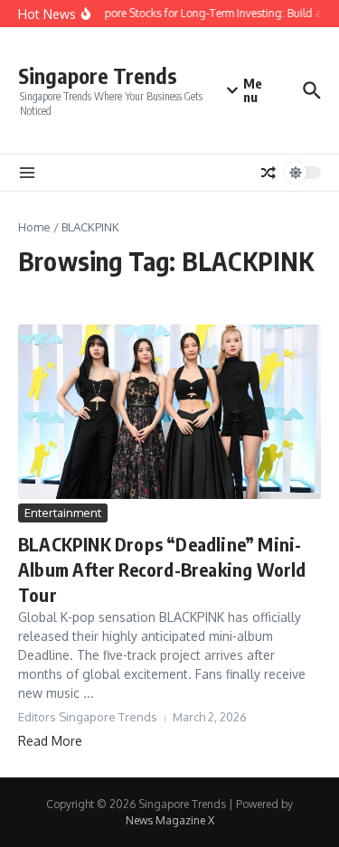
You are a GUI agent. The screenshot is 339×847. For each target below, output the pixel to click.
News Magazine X (170, 820)
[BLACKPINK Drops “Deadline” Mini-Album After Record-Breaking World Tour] (169, 412)
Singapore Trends (97, 75)
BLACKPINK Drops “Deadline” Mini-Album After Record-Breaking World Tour (162, 569)
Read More (50, 740)
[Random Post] (268, 172)
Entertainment (62, 512)
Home (34, 227)
